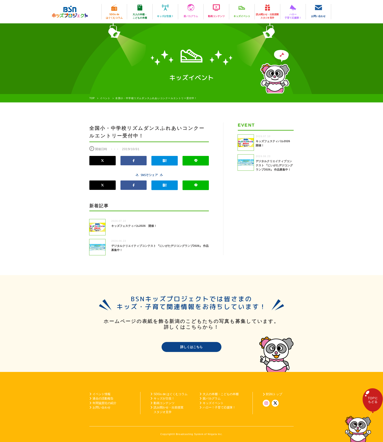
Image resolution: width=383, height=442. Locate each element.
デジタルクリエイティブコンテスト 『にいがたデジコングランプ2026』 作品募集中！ (274, 165)
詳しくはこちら (191, 347)
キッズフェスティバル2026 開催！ (134, 225)
